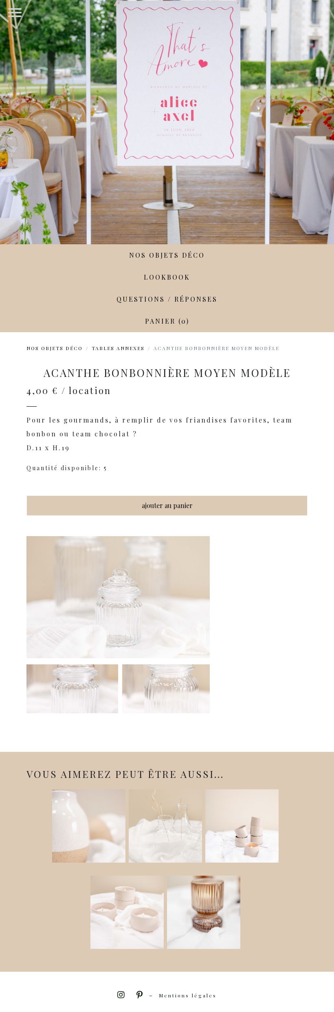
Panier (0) (167, 321)
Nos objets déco (167, 255)
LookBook (167, 277)
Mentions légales (188, 995)
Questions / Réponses (167, 299)
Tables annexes (118, 348)
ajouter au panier (167, 505)
